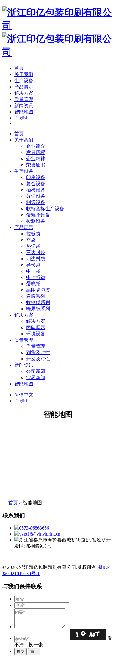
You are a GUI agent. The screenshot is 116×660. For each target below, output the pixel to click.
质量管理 (23, 99)
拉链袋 (33, 233)
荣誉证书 (35, 164)
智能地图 (23, 111)
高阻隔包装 (38, 289)
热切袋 (33, 246)
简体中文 (23, 394)
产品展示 (23, 86)
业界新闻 (35, 377)
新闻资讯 (23, 105)
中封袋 (33, 271)
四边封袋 (35, 258)
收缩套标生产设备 (45, 208)
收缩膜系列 (38, 302)
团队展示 (35, 327)
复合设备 (35, 183)
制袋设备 (35, 202)
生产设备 (23, 80)
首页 (19, 68)
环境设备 (35, 333)
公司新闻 (35, 371)
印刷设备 (35, 177)
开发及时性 (38, 358)
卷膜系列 (35, 296)
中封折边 (35, 277)
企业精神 (35, 158)
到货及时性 (38, 352)
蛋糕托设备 (38, 214)
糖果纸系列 (38, 308)
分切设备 (35, 196)
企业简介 (35, 146)
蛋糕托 (33, 283)
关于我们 (23, 74)
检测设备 (35, 221)
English (21, 117)
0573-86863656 (34, 527)
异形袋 (33, 264)
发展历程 (35, 152)
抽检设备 (35, 189)
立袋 (31, 239)
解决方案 (23, 93)
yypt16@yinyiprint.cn (39, 533)
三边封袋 (35, 252)
